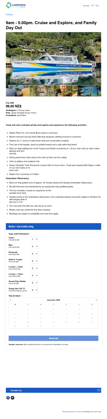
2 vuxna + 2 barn (16, 267)
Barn (14, 246)
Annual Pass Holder (17, 282)
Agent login (97, 411)
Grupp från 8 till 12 (18, 289)
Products (9, 14)
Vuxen (14, 238)
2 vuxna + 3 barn (16, 275)
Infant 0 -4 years (15, 260)
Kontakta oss (16, 390)
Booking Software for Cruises (73, 411)
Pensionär (14, 253)
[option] (18, 90)
